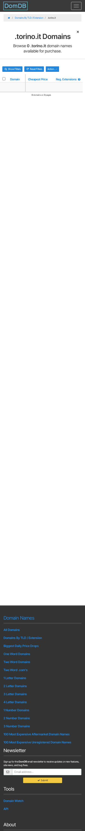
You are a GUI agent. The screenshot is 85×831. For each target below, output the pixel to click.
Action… (51, 69)
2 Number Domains (17, 718)
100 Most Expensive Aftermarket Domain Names (37, 734)
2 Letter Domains (15, 686)
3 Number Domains (17, 726)
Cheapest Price (38, 79)
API (6, 809)
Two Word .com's (16, 670)
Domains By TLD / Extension (29, 17)
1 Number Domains (16, 710)
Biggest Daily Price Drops (21, 646)
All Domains (12, 630)
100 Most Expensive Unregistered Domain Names (37, 742)
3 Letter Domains (15, 694)
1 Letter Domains (15, 678)
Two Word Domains (17, 662)
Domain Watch (14, 801)
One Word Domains (17, 654)
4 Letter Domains (15, 702)
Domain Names (19, 618)
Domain (15, 79)
